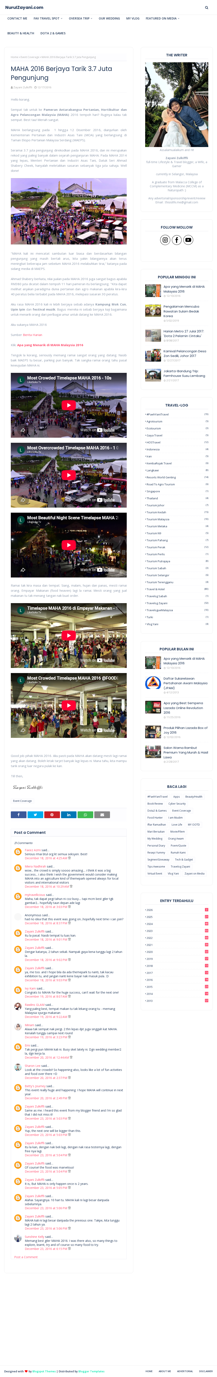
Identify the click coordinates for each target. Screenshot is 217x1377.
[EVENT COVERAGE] (153, 662)
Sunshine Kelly (34, 1237)
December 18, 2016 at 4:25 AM (46, 858)
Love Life (177, 824)
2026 (177, 910)
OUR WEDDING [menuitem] (109, 18)
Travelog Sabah (177, 596)
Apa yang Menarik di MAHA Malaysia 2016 (50, 345)
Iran (177, 456)
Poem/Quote (178, 845)
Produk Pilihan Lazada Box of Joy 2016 (186, 730)
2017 (177, 973)
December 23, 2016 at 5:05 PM (46, 1188)
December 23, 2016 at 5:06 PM (46, 1208)
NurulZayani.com (24, 7)
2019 (177, 959)
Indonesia (177, 449)
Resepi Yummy (156, 852)
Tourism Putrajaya (177, 561)
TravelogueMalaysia (177, 610)
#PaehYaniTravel (177, 414)
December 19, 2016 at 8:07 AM (46, 996)
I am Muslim (175, 817)
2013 (177, 1001)
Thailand (177, 498)
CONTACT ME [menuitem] (17, 18)
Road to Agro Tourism (177, 484)
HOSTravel (177, 442)
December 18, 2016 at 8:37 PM (46, 923)
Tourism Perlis (177, 554)
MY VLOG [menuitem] (132, 18)
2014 (177, 994)
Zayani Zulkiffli (22, 87)
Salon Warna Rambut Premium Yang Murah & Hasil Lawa (186, 752)
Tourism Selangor (177, 575)
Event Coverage (30, 57)
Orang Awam (176, 838)
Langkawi (177, 470)
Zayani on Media (194, 873)
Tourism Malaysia (177, 519)
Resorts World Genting (177, 477)
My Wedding (154, 838)
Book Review (155, 803)
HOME (149, 1371)
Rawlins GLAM (35, 1005)
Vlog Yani (177, 624)
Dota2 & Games (157, 810)
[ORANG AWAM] (153, 682)
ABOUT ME (165, 1371)
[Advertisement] (68, 1335)
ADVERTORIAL (185, 1371)
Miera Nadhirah (35, 866)
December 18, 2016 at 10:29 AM (47, 886)
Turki (177, 617)
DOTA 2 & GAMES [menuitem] (52, 33)
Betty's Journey (35, 1086)
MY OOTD (194, 824)
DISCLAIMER (206, 1371)
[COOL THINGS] (153, 732)
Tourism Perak (177, 547)
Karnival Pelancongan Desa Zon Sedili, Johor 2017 (185, 353)
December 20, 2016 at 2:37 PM (46, 1078)
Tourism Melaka (177, 526)
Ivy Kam (30, 988)
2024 (177, 924)
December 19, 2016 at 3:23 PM (46, 1037)
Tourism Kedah (177, 512)
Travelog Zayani (177, 603)
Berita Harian (32, 335)
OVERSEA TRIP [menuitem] (79, 18)
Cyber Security (177, 803)
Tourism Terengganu (177, 582)
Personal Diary (156, 845)
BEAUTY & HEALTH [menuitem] (20, 33)
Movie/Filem (177, 831)
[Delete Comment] (69, 858)
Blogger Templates (91, 1371)
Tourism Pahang (177, 540)
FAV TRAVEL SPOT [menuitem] (47, 18)
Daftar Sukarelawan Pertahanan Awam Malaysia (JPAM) (185, 683)
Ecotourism (177, 428)
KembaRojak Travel (177, 463)
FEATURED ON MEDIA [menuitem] (161, 18)
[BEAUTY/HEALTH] (153, 751)
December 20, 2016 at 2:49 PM (46, 1098)
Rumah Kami (178, 852)
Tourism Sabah (177, 568)
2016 (177, 980)
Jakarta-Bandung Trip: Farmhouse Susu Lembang (184, 373)
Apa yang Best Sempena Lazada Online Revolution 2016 (183, 708)
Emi (27, 1045)
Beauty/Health (193, 796)
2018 (177, 966)
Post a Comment (26, 1257)
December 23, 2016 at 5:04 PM (46, 1155)
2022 (177, 938)
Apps (176, 796)
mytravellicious (35, 895)
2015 (177, 987)
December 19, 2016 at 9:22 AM (46, 1017)
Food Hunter (155, 817)
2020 (177, 952)
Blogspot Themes (44, 1371)
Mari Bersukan (156, 831)
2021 (177, 945)
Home (14, 57)
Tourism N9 (177, 533)
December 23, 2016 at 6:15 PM (46, 1249)
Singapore (177, 491)
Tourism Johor (177, 505)
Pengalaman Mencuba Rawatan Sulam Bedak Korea (181, 311)
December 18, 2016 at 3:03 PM (46, 907)
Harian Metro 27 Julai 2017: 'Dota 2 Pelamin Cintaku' (184, 333)
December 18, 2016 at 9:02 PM (46, 960)
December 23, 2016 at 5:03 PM (46, 1118)
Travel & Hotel (177, 589)
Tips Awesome (156, 866)
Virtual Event (154, 873)
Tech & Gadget (184, 859)
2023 (177, 931)
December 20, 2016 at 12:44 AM (47, 1057)
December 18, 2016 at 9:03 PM (46, 980)
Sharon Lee (32, 1066)
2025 (177, 917)
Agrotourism (177, 421)
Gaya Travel (177, 435)
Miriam (29, 1025)
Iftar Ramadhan (156, 824)
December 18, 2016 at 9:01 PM (46, 939)
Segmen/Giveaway (158, 859)
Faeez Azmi (33, 850)
